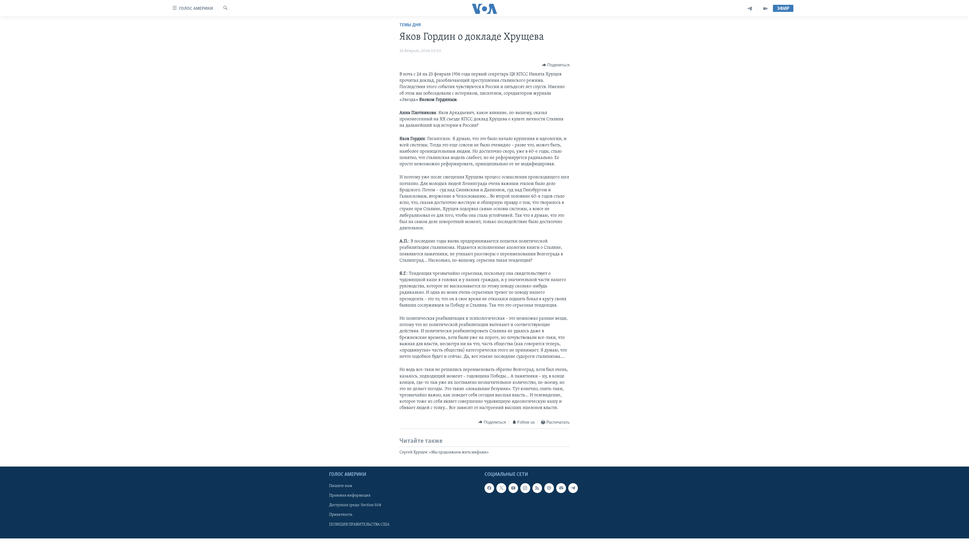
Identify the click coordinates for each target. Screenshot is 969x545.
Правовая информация (349, 496)
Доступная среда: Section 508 (355, 505)
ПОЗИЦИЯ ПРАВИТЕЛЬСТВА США (359, 525)
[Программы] (765, 9)
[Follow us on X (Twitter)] (501, 488)
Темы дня (410, 25)
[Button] (556, 65)
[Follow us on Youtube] (513, 488)
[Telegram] (750, 9)
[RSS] (537, 488)
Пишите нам (340, 486)
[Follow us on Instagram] (525, 488)
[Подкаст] (549, 488)
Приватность (340, 515)
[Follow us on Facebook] (489, 488)
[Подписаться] (561, 488)
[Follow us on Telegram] (573, 488)
